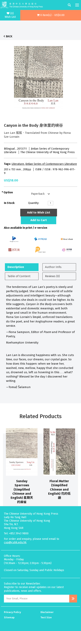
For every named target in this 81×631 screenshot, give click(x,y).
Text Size (46, 617)
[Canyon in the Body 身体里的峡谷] (38, 77)
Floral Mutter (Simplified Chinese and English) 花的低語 (59, 489)
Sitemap (9, 617)
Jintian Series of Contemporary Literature (51, 164)
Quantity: (33, 203)
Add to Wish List (38, 212)
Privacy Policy (12, 612)
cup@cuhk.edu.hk (15, 542)
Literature (18, 164)
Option (8, 192)
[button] (50, 15)
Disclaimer (46, 612)
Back (9, 36)
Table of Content (18, 276)
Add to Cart (38, 220)
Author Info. (53, 267)
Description (15, 267)
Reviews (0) (52, 276)
